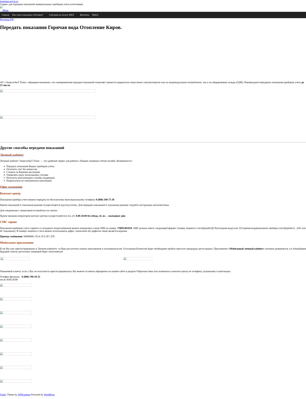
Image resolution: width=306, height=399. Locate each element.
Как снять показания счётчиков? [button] (27, 15)
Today (3, 394)
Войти (95, 15)
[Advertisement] (95, 56)
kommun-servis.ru (9, 1)
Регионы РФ (7, 19)
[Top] (1, 397)
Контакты (84, 15)
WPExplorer (24, 394)
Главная (5, 15)
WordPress (49, 394)
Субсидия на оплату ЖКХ (61, 15)
